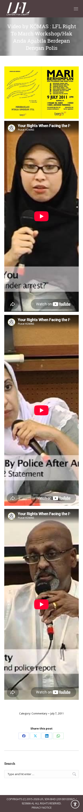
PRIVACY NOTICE (42, 807)
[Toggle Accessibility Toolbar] (75, 804)
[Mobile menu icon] (76, 8)
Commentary (39, 713)
